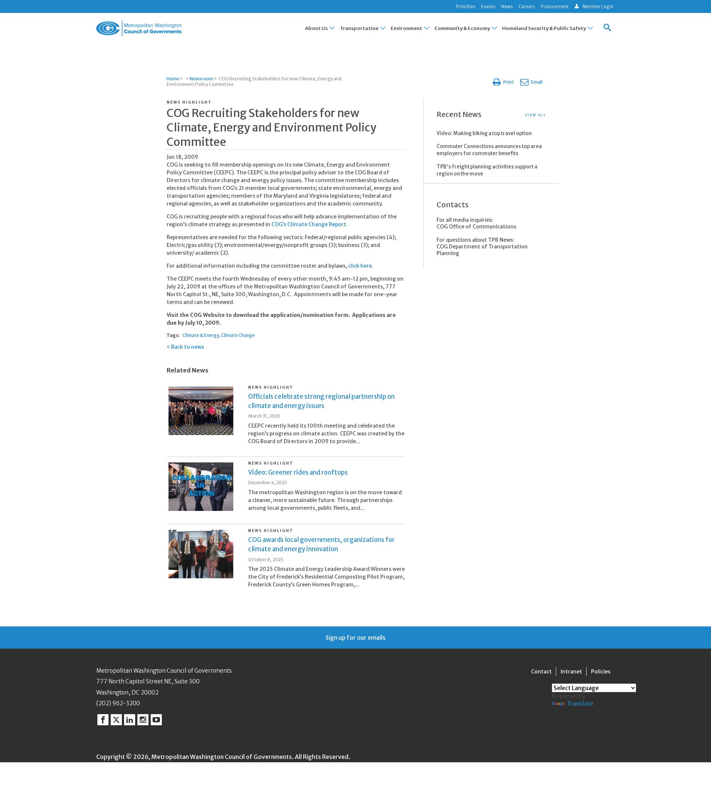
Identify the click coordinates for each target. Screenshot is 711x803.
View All (535, 115)
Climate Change (238, 335)
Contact (541, 671)
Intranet (571, 671)
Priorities (465, 6)
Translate (580, 703)
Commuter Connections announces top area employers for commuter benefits (489, 150)
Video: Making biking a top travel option (484, 133)
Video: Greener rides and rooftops (298, 472)
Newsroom (201, 78)
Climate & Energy (201, 335)
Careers (526, 6)
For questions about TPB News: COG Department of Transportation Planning (482, 247)
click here (360, 265)
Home (173, 78)
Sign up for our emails (355, 637)
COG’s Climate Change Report (308, 224)
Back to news (187, 347)
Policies (600, 671)
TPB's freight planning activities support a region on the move (487, 170)
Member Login (598, 6)
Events (488, 6)
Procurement (555, 6)
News (507, 6)
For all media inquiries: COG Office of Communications (476, 223)
